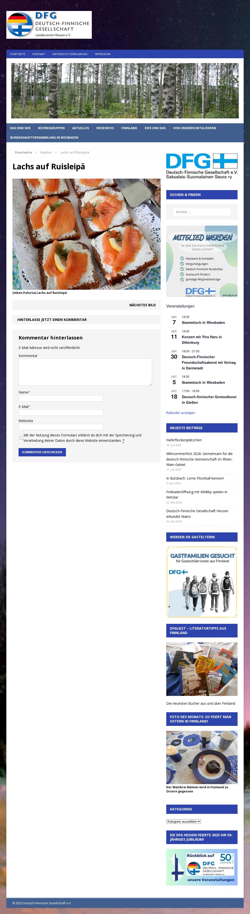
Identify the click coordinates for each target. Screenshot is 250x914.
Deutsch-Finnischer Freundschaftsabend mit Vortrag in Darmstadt (209, 362)
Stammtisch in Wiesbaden (203, 322)
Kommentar (28, 355)
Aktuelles (80, 128)
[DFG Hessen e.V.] (125, 90)
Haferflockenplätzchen (184, 440)
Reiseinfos (105, 128)
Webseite (26, 420)
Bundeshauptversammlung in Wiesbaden (44, 137)
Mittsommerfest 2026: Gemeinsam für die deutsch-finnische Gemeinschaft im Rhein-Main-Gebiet (199, 459)
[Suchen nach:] (202, 212)
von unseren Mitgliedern (194, 128)
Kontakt (38, 54)
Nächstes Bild (142, 305)
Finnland (129, 128)
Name (23, 392)
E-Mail (23, 406)
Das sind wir (20, 128)
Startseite (17, 54)
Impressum (102, 54)
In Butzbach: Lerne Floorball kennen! (195, 478)
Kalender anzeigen (180, 412)
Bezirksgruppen (51, 128)
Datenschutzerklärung (70, 54)
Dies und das (155, 128)
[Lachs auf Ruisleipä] (86, 287)
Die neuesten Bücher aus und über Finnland (200, 703)
